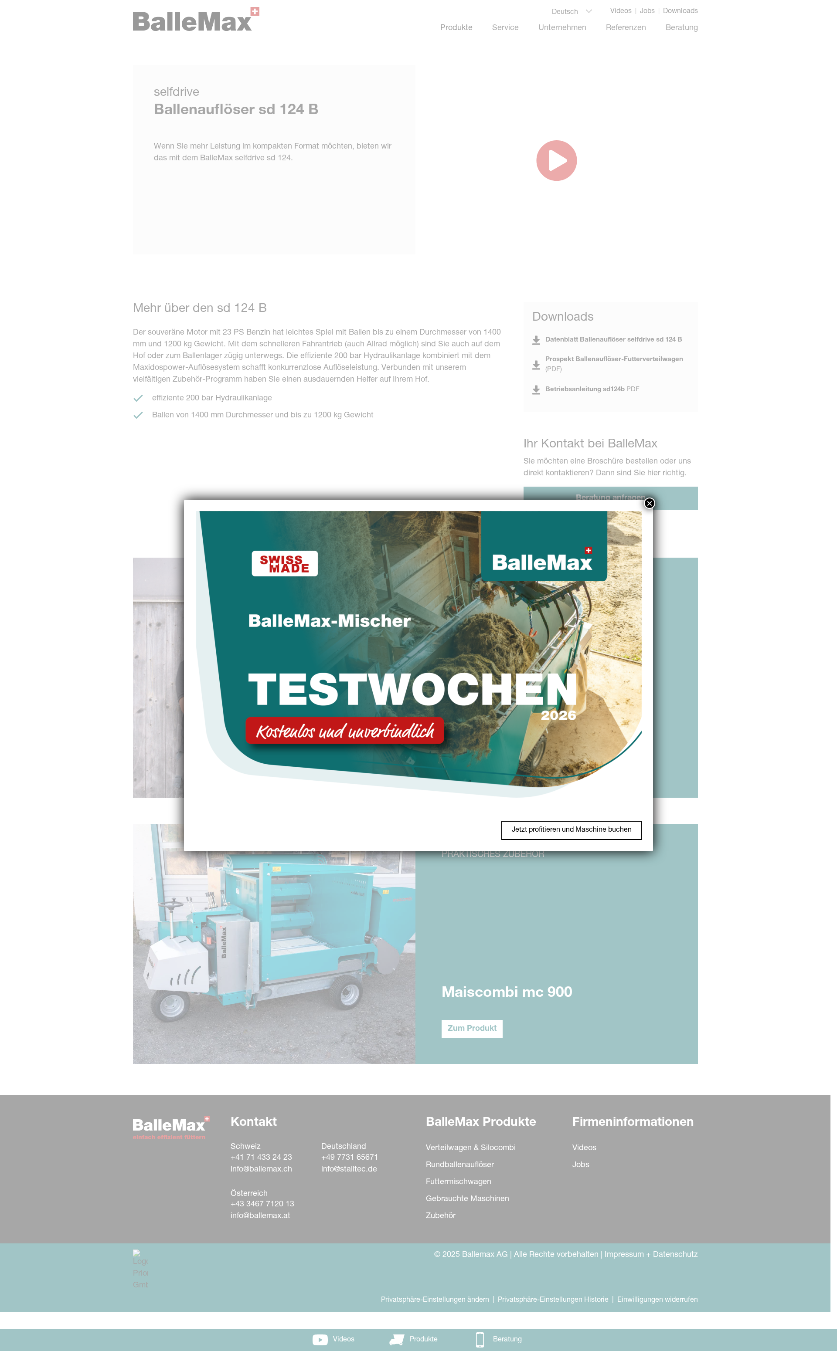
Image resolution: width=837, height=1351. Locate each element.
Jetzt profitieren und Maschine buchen (572, 830)
